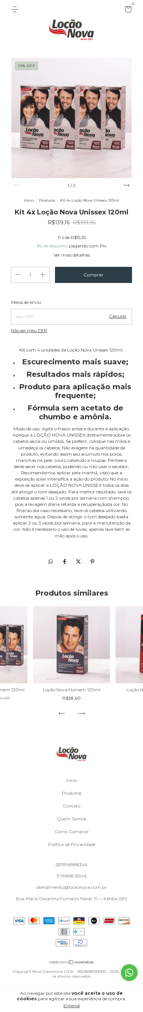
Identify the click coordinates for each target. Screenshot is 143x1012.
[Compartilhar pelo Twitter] (79, 561)
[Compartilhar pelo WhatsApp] (50, 561)
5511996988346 (71, 864)
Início (29, 200)
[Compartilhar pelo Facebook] (65, 561)
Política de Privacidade (71, 844)
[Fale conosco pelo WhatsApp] (129, 972)
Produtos (47, 200)
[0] (127, 10)
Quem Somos (71, 818)
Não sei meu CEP (29, 330)
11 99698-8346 (71, 876)
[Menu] (16, 9)
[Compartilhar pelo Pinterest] (92, 561)
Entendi (71, 1005)
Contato (71, 806)
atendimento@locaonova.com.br (71, 887)
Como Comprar (72, 831)
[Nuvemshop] (72, 963)
